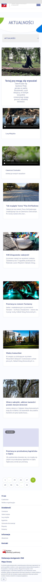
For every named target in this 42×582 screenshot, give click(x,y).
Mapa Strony (7, 562)
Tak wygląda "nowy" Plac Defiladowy (22, 206)
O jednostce (5, 499)
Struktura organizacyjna (8, 502)
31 (17, 485)
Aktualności (5, 538)
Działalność (6, 507)
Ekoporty (4, 526)
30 (11, 485)
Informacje (6, 534)
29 (5, 485)
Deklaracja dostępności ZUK (13, 558)
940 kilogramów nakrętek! (17, 255)
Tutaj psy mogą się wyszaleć (21, 80)
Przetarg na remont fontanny (19, 304)
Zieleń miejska (6, 514)
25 (15, 480)
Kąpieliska (4, 520)
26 (21, 480)
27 (27, 480)
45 (27, 485)
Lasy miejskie (5, 517)
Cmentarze (5, 511)
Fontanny (4, 529)
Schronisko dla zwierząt (8, 523)
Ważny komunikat (14, 353)
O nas (4, 496)
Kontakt (5, 543)
